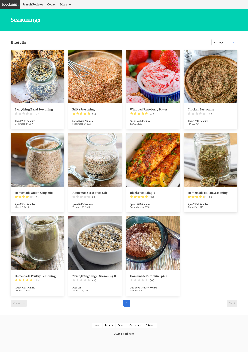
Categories (135, 325)
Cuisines (150, 325)
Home (97, 325)
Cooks (51, 4)
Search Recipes (32, 4)
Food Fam (10, 4)
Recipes (109, 325)
